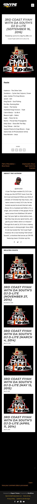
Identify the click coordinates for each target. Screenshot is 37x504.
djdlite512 (16, 36)
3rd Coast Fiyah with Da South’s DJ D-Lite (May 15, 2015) (18, 383)
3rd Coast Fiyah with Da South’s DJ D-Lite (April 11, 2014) (18, 421)
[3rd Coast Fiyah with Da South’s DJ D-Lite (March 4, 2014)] (18, 316)
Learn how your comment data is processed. (17, 484)
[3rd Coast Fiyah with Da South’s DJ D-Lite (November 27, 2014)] (18, 269)
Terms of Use (26, 496)
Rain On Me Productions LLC (14, 496)
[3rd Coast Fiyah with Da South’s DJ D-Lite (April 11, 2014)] (18, 404)
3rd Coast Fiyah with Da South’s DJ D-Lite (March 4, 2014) (18, 335)
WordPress (31, 493)
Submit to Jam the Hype (23, 499)
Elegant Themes (15, 493)
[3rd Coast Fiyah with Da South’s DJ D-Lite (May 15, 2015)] (18, 360)
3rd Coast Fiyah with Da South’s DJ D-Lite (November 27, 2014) (18, 293)
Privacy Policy (11, 499)
